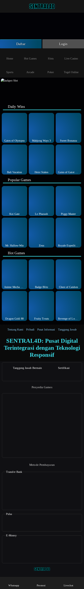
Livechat (68, 585)
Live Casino (71, 58)
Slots (51, 58)
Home (9, 58)
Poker (50, 72)
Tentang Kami (15, 329)
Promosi (41, 585)
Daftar (20, 44)
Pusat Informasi (46, 329)
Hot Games (30, 58)
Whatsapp (13, 585)
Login (63, 44)
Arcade (30, 72)
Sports (9, 72)
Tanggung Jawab (67, 329)
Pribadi (30, 329)
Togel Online (71, 72)
